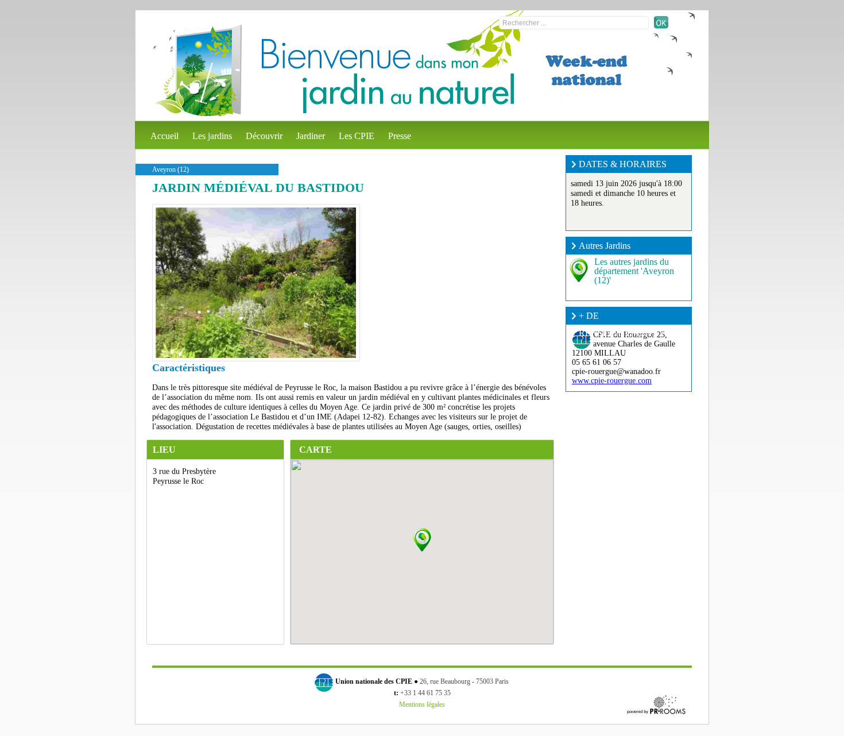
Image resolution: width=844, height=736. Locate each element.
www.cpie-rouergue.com (612, 380)
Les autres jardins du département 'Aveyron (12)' (634, 271)
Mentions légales (422, 704)
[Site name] (197, 71)
